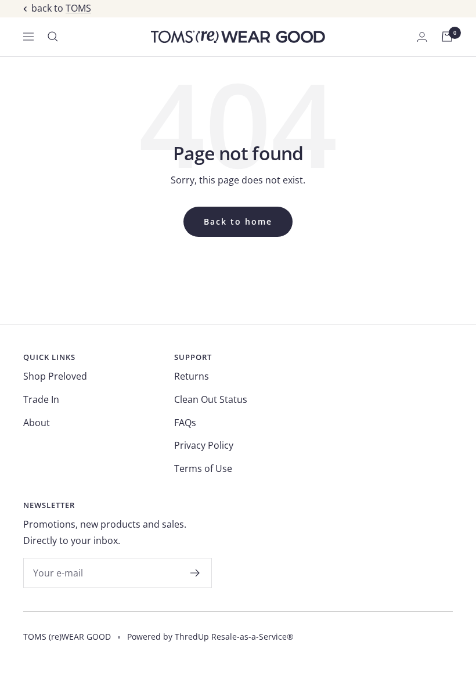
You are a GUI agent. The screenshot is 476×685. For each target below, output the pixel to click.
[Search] (53, 36)
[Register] (195, 573)
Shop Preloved (55, 376)
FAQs (185, 422)
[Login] (422, 37)
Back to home (238, 221)
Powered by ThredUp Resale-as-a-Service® (210, 636)
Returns (191, 376)
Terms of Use (203, 468)
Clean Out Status (210, 399)
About (36, 422)
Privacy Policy (203, 445)
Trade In (41, 399)
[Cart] (447, 36)
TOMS (78, 8)
